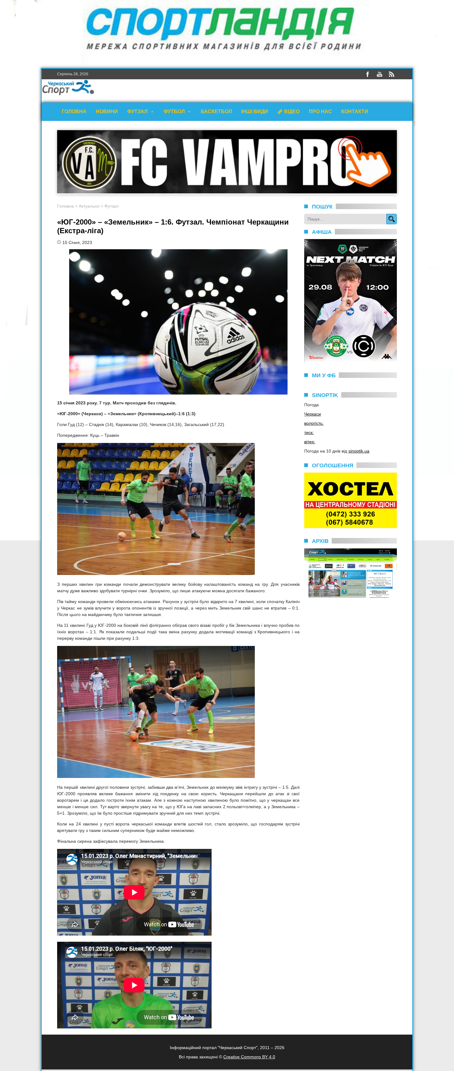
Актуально (89, 206)
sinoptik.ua (358, 451)
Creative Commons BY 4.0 (249, 1056)
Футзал (137, 111)
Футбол (174, 111)
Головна (74, 111)
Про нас (320, 111)
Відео (292, 111)
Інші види (254, 111)
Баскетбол (216, 111)
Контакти (354, 111)
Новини (107, 111)
